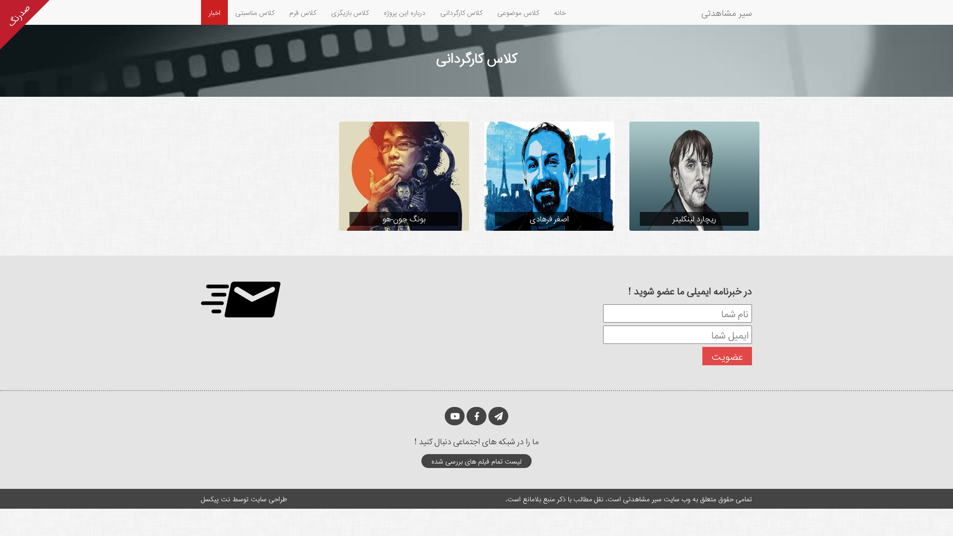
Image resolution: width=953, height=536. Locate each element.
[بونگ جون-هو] (404, 175)
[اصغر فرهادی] (549, 175)
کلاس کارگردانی (461, 12)
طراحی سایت (269, 498)
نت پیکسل (215, 498)
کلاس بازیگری (350, 12)
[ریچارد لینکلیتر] (694, 175)
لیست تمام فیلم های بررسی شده (476, 461)
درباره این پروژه (404, 12)
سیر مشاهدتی (726, 12)
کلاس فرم (302, 12)
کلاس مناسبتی (254, 12)
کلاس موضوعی (518, 12)
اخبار (214, 12)
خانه (560, 12)
